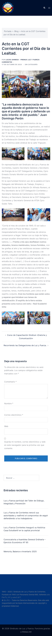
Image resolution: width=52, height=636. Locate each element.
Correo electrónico (13, 415)
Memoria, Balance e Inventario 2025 (20, 551)
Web (6, 426)
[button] (44, 8)
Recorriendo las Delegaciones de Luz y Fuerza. (25, 345)
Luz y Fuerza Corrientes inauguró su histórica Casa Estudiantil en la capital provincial (24, 529)
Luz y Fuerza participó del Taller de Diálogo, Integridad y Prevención (24, 502)
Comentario (10, 381)
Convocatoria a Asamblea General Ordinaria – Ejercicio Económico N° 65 (24, 541)
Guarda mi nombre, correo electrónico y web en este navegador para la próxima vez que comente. (24, 445)
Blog (16, 31)
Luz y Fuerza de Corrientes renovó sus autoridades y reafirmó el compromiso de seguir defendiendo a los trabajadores (26, 515)
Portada (7, 31)
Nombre (8, 403)
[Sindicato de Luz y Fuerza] (8, 7)
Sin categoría (31, 64)
